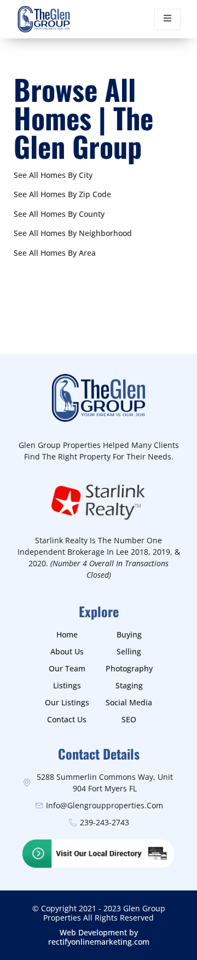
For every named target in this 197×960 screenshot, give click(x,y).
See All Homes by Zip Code (62, 194)
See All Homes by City (53, 175)
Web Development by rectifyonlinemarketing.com (98, 937)
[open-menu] (167, 19)
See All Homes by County (59, 214)
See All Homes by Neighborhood (73, 233)
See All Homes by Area (55, 253)
